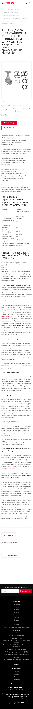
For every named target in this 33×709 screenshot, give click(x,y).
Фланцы (16, 657)
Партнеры (17, 612)
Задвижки (16, 630)
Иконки (16, 677)
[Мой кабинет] (26, 3)
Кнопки (16, 674)
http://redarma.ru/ (23, 112)
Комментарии (8, 535)
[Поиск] (30, 3)
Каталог (16, 624)
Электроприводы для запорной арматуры (16, 659)
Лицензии (16, 609)
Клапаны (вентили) (16, 633)
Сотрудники (16, 615)
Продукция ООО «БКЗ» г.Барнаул (16, 649)
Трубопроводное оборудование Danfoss (16, 654)
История (16, 607)
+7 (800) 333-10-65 (16, 687)
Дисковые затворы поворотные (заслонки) (16, 627)
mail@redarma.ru (6, 316)
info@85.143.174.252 (18, 703)
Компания (16, 601)
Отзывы (16, 620)
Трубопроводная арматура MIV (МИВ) (16, 652)
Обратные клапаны (16, 638)
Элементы (16, 679)
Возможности (16, 669)
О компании (16, 604)
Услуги (16, 664)
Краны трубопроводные (16, 635)
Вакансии (16, 617)
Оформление (17, 672)
